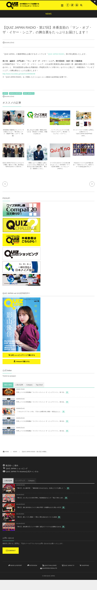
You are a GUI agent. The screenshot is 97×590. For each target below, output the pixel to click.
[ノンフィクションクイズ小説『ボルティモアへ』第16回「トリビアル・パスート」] (60, 124)
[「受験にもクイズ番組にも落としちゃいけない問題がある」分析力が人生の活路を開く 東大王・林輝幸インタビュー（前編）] (37, 159)
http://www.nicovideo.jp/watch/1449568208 (19, 74)
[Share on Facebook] (67, 5)
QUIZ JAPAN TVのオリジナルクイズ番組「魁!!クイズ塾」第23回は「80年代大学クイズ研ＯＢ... (13, 165)
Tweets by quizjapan (9, 376)
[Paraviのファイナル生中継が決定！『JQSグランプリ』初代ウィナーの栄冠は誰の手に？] (83, 155)
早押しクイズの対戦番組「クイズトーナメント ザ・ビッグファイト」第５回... (40, 421)
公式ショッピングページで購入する (23, 355)
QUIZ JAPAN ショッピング (16, 468)
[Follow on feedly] (76, 5)
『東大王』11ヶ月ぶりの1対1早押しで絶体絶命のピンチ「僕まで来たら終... (40, 498)
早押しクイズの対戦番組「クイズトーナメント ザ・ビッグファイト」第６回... (40, 402)
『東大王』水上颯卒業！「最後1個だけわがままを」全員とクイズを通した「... (41, 488)
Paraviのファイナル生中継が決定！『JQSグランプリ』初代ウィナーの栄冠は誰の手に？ (83, 165)
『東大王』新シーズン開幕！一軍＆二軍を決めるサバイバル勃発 (36, 517)
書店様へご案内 (11, 466)
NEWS (5, 93)
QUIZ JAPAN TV (29, 93)
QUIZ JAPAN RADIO (56, 54)
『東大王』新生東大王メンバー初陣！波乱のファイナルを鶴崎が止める (38, 527)
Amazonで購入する (23, 361)
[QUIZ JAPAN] (22, 5)
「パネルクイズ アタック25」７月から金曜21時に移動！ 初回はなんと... (38, 411)
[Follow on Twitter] (72, 5)
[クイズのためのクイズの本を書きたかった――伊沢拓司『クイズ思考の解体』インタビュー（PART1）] (60, 156)
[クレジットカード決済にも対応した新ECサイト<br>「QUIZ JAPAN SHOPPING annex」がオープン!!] (83, 126)
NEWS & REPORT (15, 93)
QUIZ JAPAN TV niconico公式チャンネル (22, 471)
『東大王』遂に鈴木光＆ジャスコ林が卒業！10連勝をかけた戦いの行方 (38, 507)
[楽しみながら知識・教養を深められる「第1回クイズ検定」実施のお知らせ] (37, 118)
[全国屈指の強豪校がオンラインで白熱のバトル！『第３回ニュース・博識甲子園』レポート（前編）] (13, 124)
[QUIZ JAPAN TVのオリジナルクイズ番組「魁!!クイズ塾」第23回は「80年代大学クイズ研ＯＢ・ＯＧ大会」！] (13, 156)
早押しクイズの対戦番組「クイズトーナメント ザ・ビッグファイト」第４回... (40, 431)
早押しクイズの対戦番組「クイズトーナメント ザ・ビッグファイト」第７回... (40, 392)
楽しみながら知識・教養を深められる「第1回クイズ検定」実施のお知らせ (37, 132)
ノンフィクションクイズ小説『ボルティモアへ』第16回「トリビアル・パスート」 (60, 132)
